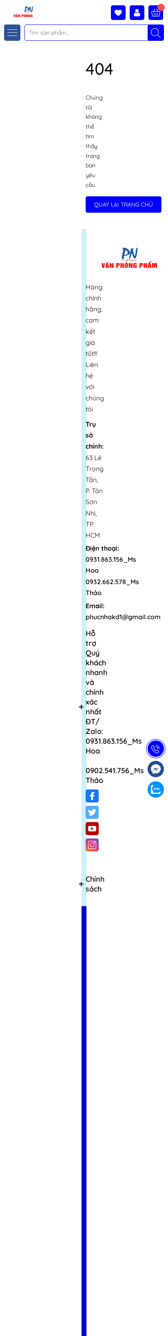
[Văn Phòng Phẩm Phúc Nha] (17, 11)
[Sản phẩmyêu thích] (120, 12)
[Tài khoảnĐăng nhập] (139, 12)
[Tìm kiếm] (156, 32)
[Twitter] (92, 812)
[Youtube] (92, 828)
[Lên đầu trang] (159, 1316)
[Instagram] (92, 844)
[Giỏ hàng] (155, 12)
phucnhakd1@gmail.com (123, 617)
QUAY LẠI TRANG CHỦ (123, 204)
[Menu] (12, 32)
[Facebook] (92, 795)
